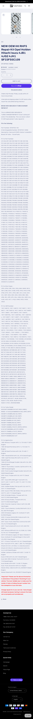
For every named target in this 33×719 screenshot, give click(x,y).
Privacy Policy (7, 651)
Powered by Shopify (17, 711)
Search (5, 665)
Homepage (6, 662)
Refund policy (26, 711)
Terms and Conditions (9, 648)
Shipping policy (17, 714)
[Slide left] (13, 37)
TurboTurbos (9, 711)
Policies (5, 644)
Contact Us (6, 636)
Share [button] (4, 599)
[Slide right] (20, 37)
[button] (3, 6)
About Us (5, 640)
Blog (4, 673)
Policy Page (6, 669)
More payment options (16, 89)
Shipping (3, 69)
